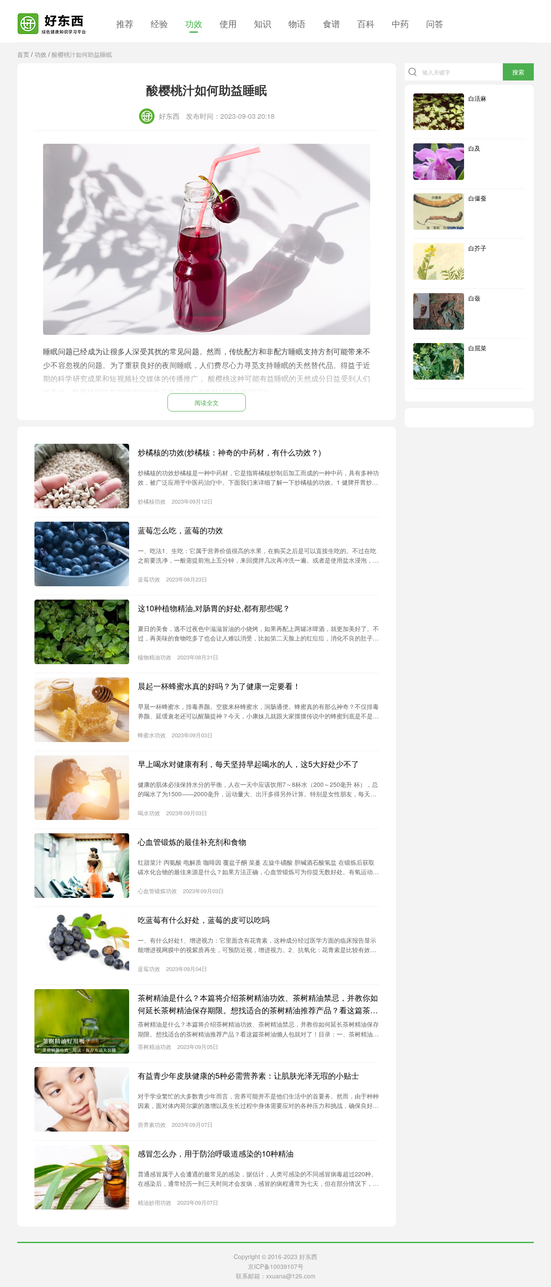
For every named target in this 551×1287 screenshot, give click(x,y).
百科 (366, 23)
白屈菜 (477, 347)
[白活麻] (438, 111)
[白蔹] (438, 311)
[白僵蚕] (438, 211)
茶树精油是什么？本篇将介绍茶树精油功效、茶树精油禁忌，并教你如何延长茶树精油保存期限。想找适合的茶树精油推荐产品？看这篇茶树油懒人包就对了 (258, 1004)
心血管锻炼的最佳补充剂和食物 (192, 841)
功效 (193, 23)
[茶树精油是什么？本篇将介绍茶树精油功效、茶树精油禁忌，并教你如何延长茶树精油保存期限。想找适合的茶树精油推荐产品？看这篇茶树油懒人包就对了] (81, 1021)
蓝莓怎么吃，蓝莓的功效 (180, 529)
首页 (23, 54)
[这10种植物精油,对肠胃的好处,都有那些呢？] (81, 632)
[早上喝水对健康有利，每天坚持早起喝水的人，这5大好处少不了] (81, 787)
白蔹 (474, 298)
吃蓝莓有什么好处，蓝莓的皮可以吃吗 (203, 919)
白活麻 (477, 98)
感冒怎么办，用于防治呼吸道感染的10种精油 (216, 1153)
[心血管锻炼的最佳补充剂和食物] (81, 865)
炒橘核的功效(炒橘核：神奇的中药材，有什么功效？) (229, 452)
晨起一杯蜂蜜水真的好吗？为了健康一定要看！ (219, 685)
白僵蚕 (477, 198)
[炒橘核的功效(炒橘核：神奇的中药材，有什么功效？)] (81, 476)
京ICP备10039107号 (275, 1266)
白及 (474, 148)
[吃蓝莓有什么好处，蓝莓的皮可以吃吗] (81, 943)
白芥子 (477, 248)
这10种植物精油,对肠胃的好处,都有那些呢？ (214, 607)
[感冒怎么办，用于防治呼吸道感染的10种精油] (81, 1177)
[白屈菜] (438, 361)
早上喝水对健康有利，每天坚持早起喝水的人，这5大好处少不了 (248, 763)
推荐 (124, 23)
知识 (262, 23)
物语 (297, 23)
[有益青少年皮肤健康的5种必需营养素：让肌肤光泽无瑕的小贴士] (81, 1099)
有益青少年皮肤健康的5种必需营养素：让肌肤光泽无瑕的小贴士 (248, 1075)
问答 (434, 23)
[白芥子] (438, 261)
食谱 (331, 23)
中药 (400, 23)
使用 (228, 23)
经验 (159, 23)
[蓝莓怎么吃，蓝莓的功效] (81, 554)
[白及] (438, 161)
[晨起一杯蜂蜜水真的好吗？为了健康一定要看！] (81, 710)
